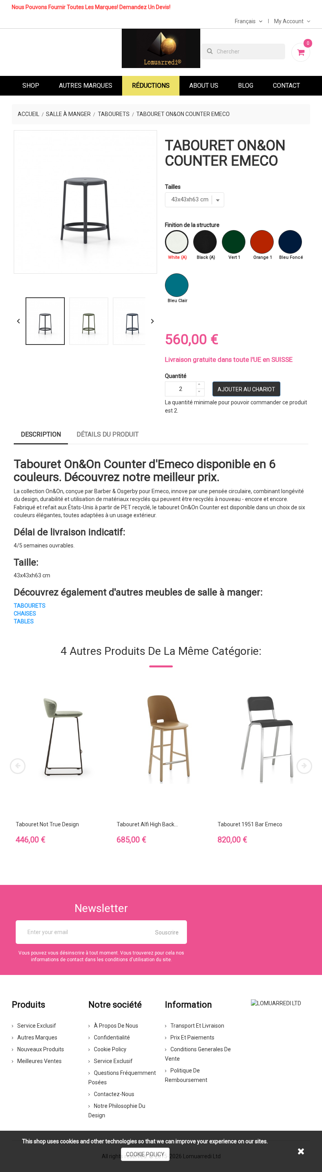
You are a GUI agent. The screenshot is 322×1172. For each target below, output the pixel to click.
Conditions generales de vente (198, 1054)
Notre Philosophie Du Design (116, 1111)
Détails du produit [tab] (108, 434)
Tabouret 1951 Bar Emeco (250, 824)
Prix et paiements (192, 1037)
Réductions (151, 85)
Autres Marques (85, 85)
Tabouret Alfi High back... (147, 824)
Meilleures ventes (39, 1061)
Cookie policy (110, 1049)
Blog (245, 85)
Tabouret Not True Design (47, 824)
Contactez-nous (114, 1094)
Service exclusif (36, 1026)
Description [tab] (41, 434)
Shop (30, 85)
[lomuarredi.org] (276, 1002)
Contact (286, 85)
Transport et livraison (197, 1026)
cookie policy (145, 1154)
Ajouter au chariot (246, 389)
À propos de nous (116, 1026)
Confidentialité (112, 1037)
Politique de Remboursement (186, 1075)
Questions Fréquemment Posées (122, 1077)
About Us (203, 85)
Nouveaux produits (40, 1049)
